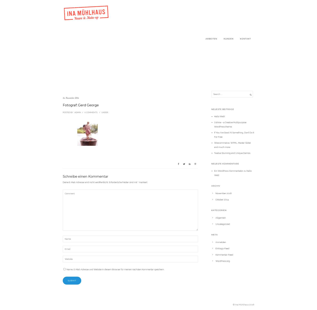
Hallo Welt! (219, 116)
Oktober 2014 (222, 199)
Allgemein (220, 218)
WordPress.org (222, 261)
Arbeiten (211, 38)
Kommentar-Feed (224, 255)
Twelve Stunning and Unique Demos (232, 153)
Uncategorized (222, 224)
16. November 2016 (71, 98)
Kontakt (245, 38)
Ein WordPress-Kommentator (228, 171)
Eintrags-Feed (222, 248)
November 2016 (223, 193)
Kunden (228, 38)
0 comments (90, 112)
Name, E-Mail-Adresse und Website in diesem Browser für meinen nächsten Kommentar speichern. (115, 269)
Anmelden (220, 242)
